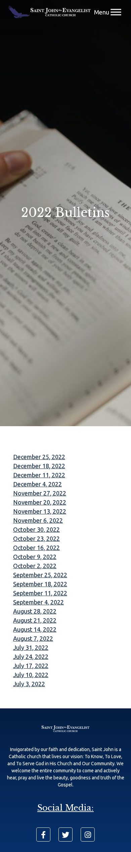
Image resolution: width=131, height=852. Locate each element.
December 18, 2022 (39, 465)
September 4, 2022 (38, 602)
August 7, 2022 (33, 638)
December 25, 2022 (39, 456)
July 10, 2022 (30, 674)
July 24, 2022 (30, 656)
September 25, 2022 (40, 574)
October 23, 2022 (36, 538)
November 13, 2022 (39, 511)
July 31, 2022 (30, 647)
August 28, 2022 (34, 611)
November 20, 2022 (39, 502)
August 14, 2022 (34, 629)
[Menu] (116, 12)
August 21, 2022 (34, 620)
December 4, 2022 (37, 484)
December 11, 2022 (39, 475)
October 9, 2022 (34, 556)
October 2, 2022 (34, 565)
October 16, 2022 (36, 547)
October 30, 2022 (36, 529)
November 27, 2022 (39, 493)
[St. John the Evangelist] (49, 12)
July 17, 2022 (30, 665)
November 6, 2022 (38, 520)
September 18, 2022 (40, 584)
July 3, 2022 (29, 683)
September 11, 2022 (40, 593)
